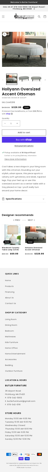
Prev (17, 220)
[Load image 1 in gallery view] (11, 79)
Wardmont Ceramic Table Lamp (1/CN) (10, 249)
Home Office (11, 348)
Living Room (11, 319)
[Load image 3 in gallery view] (36, 79)
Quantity (5, 118)
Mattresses (10, 336)
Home (8, 280)
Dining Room (11, 325)
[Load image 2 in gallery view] (23, 79)
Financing (9, 292)
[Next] (45, 80)
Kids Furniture (11, 342)
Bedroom (9, 331)
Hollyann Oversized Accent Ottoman (33, 249)
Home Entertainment (15, 353)
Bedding (9, 365)
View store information (15, 159)
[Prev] (3, 80)
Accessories (11, 359)
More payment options (24, 146)
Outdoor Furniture (13, 371)
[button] (3, 16)
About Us (9, 297)
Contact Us (10, 303)
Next (30, 220)
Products (9, 286)
